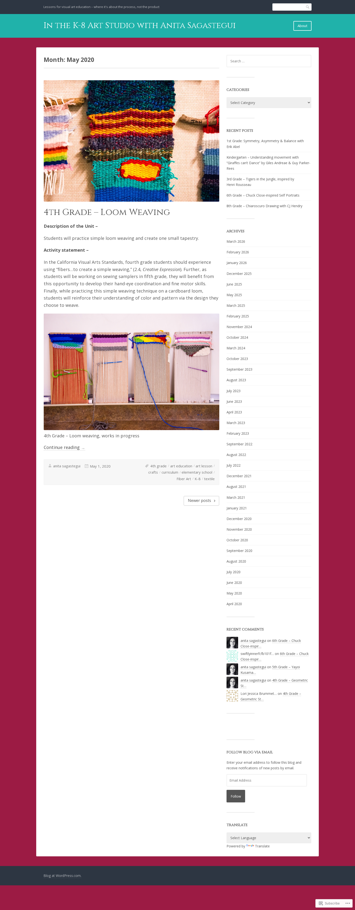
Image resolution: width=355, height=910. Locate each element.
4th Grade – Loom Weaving (107, 212)
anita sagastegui (66, 465)
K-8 (198, 478)
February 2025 (238, 316)
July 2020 (234, 572)
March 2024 (236, 348)
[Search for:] (269, 61)
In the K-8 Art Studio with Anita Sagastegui (139, 25)
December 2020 (239, 518)
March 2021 (236, 497)
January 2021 (237, 508)
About (302, 25)
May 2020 (234, 593)
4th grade (158, 465)
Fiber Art (184, 478)
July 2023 (234, 391)
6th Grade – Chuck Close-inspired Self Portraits (263, 195)
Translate (262, 846)
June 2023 (234, 401)
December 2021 (239, 476)
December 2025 (239, 273)
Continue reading (64, 447)
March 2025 (236, 305)
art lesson (204, 465)
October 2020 (237, 540)
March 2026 (236, 241)
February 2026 (238, 252)
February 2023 (238, 433)
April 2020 (234, 604)
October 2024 (237, 337)
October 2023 (237, 358)
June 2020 (234, 582)
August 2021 (236, 486)
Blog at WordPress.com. (62, 875)
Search (308, 7)
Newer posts (199, 500)
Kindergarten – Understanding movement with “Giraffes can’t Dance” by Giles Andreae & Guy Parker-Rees (268, 163)
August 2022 (236, 454)
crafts (153, 472)
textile (209, 478)
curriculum (170, 472)
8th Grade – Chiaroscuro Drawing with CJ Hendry (264, 206)
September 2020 (239, 550)
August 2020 (236, 561)
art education (181, 465)
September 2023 (239, 369)
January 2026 (237, 262)
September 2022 (239, 444)
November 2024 (239, 326)
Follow (236, 796)
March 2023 (236, 422)
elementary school (197, 472)
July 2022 (234, 465)
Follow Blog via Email (250, 752)
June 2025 (234, 284)
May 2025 (234, 295)
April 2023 (234, 412)
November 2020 (239, 529)
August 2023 (236, 380)
